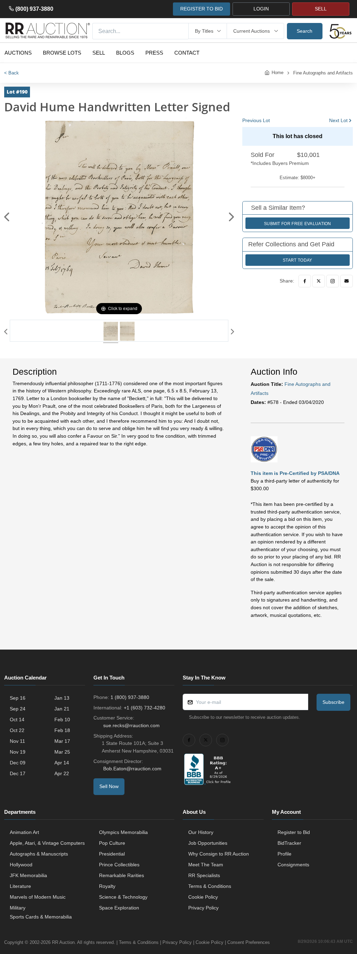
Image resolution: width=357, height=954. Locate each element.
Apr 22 (61, 773)
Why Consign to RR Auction (218, 854)
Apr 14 (61, 762)
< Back (11, 72)
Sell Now (109, 786)
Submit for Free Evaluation (297, 223)
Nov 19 (17, 752)
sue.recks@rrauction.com (131, 725)
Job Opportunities (207, 843)
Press (154, 53)
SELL (321, 8)
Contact (186, 53)
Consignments (293, 864)
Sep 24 (17, 708)
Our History (200, 832)
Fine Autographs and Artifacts (323, 72)
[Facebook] (304, 281)
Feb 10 (62, 719)
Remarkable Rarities (121, 875)
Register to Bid (294, 832)
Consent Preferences (248, 942)
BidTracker (289, 843)
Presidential (112, 854)
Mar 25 (62, 752)
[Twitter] (318, 281)
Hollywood (21, 864)
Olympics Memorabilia (123, 832)
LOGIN (261, 8)
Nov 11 (17, 741)
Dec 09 (17, 762)
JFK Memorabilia (28, 875)
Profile (284, 854)
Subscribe (333, 702)
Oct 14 (17, 719)
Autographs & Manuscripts (39, 854)
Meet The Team (205, 864)
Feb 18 (62, 730)
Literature (20, 886)
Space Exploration (119, 908)
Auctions (18, 53)
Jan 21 (61, 708)
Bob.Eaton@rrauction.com (132, 768)
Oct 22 (17, 730)
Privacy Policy (203, 908)
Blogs (125, 53)
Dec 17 (17, 773)
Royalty (107, 886)
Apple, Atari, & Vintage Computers (47, 843)
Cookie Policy (203, 897)
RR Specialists (204, 875)
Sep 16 (17, 698)
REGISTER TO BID (201, 8)
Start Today (297, 260)
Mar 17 (62, 741)
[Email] (346, 281)
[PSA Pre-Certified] (264, 449)
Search (304, 31)
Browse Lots (62, 53)
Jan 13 (61, 698)
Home (277, 72)
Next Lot (338, 120)
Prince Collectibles (119, 864)
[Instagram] (332, 281)
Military (17, 908)
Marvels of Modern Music (38, 897)
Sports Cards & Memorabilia (41, 917)
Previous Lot (256, 120)
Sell (98, 53)
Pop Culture (112, 843)
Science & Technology (123, 897)
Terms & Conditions (209, 886)
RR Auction (63, 942)
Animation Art (24, 832)
